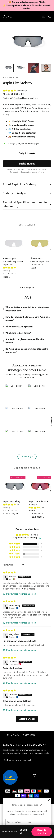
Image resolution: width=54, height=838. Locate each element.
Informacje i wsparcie (19, 735)
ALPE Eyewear (11, 78)
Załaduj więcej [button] (27, 719)
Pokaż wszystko (27, 287)
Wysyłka (17, 98)
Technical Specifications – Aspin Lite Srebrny (25, 204)
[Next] (50, 249)
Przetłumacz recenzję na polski (21, 594)
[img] (9, 572)
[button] (9, 90)
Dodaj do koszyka (41, 832)
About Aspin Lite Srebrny (19, 184)
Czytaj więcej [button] (28, 589)
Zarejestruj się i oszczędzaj (24, 745)
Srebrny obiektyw (14, 193)
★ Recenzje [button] (51, 421)
